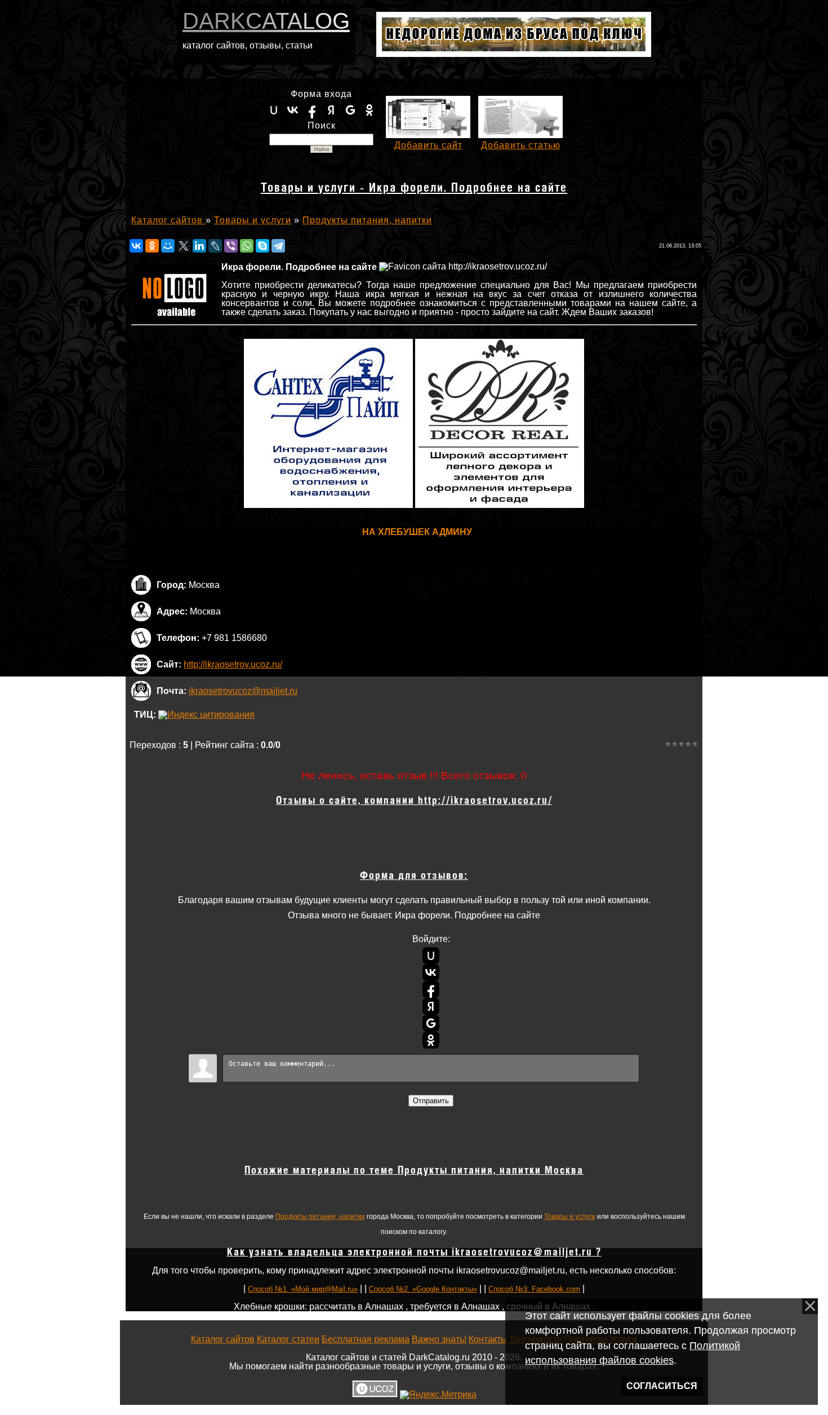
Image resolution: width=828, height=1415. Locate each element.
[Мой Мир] (168, 246)
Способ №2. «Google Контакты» (423, 1289)
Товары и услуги (569, 1217)
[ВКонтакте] (136, 246)
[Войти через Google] (350, 109)
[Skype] (262, 246)
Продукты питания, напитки (320, 1217)
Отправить (431, 1100)
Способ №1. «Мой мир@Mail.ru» (303, 1289)
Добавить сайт (428, 145)
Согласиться (661, 1386)
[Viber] (231, 246)
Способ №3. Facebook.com (534, 1289)
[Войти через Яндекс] (331, 109)
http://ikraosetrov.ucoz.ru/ (233, 664)
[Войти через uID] (273, 109)
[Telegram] (278, 246)
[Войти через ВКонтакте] (292, 109)
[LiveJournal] (215, 246)
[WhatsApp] (246, 246)
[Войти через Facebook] (312, 109)
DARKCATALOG (266, 20)
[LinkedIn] (199, 246)
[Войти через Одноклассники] (369, 109)
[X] (183, 246)
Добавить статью (520, 145)
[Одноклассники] (152, 246)
